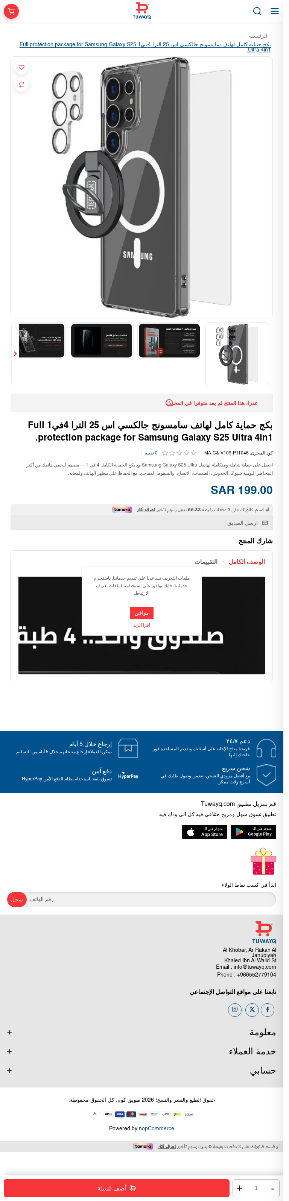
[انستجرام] (235, 1009)
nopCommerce (156, 1127)
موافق (142, 613)
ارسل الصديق (242, 521)
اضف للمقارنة (21, 84)
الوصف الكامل (247, 560)
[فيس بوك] (267, 1009)
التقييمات (206, 560)
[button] (269, 353)
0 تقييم (151, 452)
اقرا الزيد (141, 625)
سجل (17, 898)
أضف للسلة (111, 1188)
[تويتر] (252, 1009)
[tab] (247, 560)
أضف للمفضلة (21, 67)
